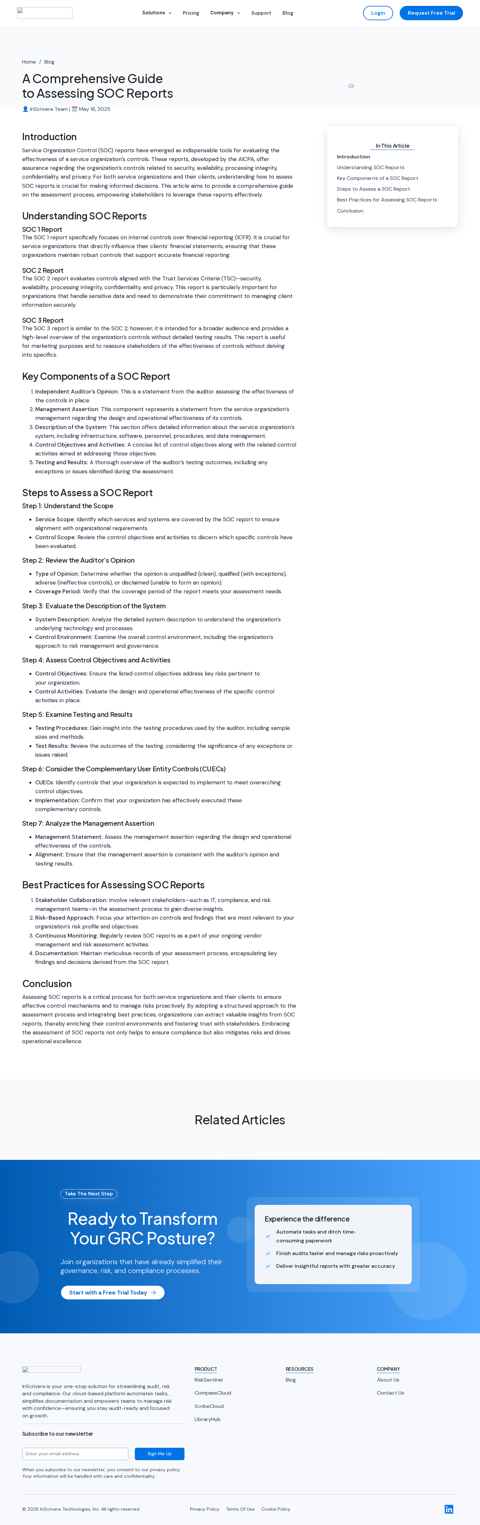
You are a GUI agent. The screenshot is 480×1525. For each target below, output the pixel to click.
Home (29, 61)
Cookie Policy (275, 1509)
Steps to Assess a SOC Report (373, 188)
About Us (388, 1379)
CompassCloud (213, 1392)
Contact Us (390, 1392)
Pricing (191, 13)
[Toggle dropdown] (170, 13)
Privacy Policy (204, 1509)
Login (378, 12)
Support (261, 13)
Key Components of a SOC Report (377, 178)
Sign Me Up (160, 1454)
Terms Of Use (240, 1509)
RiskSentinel (209, 1379)
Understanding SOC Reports (371, 167)
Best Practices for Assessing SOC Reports (387, 199)
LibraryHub (208, 1419)
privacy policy (165, 1470)
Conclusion (350, 210)
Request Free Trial (431, 12)
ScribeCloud (209, 1406)
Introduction (353, 156)
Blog (287, 13)
